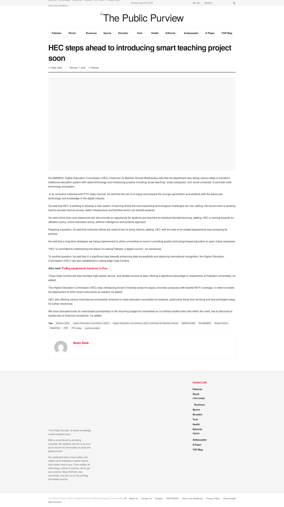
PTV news (77, 328)
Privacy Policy (213, 498)
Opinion (196, 433)
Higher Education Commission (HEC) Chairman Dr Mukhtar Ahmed (145, 323)
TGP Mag (227, 33)
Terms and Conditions (58, 5)
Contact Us (146, 498)
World (72, 33)
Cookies (159, 498)
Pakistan (57, 33)
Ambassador (191, 33)
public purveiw (92, 328)
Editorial (170, 33)
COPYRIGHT (172, 498)
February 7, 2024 (77, 67)
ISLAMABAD (205, 323)
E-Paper (210, 33)
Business (91, 33)
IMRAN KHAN (188, 323)
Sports (107, 33)
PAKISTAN (55, 328)
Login (198, 2)
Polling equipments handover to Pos (84, 268)
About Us (133, 498)
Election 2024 (63, 323)
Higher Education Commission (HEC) (91, 323)
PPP (66, 328)
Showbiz (123, 33)
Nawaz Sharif (221, 323)
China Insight (199, 398)
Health (155, 33)
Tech (139, 33)
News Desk (56, 67)
